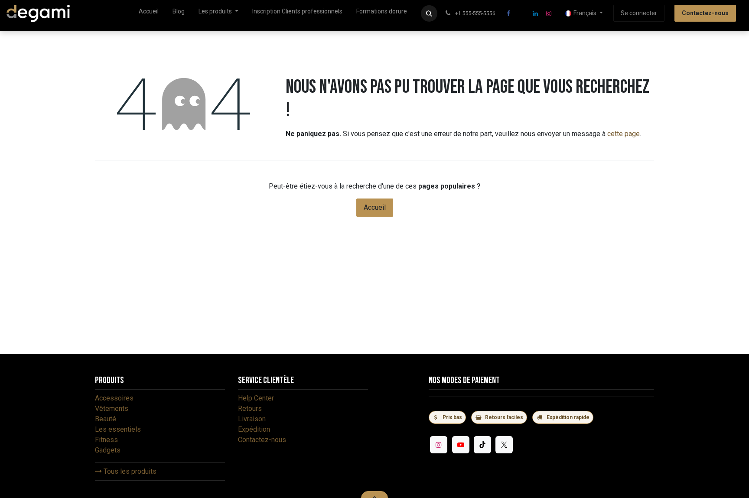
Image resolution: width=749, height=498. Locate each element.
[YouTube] (460, 444)
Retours (250, 408)
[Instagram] (549, 13)
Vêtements (111, 408)
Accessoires (114, 398)
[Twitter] (504, 444)
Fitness (106, 440)
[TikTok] (482, 444)
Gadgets (107, 450)
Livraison (252, 419)
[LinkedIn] (535, 13)
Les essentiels (118, 429)
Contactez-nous (262, 440)
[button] (429, 13)
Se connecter (639, 13)
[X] (522, 13)
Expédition (254, 429)
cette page (623, 134)
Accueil (375, 207)
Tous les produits (129, 471)
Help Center (256, 398)
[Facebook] (508, 13)
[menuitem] (149, 13)
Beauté (105, 419)
